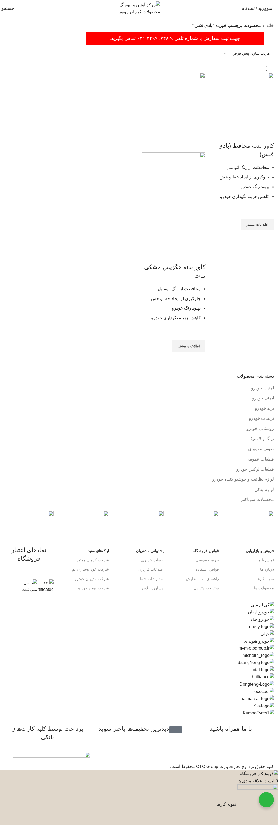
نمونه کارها (265, 579)
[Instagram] (267, 751)
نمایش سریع (267, 237)
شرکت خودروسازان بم (90, 569)
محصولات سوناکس (256, 499)
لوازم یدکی (264, 489)
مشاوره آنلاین (153, 588)
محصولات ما (264, 588)
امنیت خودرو (262, 388)
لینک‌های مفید (98, 551)
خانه (270, 25)
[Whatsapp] (252, 751)
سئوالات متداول (206, 588)
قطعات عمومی (260, 459)
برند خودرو (264, 408)
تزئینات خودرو (261, 418)
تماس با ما (265, 560)
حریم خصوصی (207, 560)
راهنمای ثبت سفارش (202, 579)
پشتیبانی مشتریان (150, 551)
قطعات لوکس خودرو (255, 469)
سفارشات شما (152, 579)
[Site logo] (139, 8)
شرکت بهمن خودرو (93, 588)
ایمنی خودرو (263, 398)
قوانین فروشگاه (206, 551)
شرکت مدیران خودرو (92, 579)
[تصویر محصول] (173, 201)
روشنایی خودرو (260, 428)
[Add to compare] (267, 135)
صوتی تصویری (261, 448)
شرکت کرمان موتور (93, 560)
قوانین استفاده (207, 569)
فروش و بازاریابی (260, 551)
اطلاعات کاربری (151, 569)
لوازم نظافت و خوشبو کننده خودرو (243, 479)
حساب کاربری (152, 560)
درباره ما (267, 569)
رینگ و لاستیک (261, 438)
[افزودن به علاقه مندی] (267, 212)
